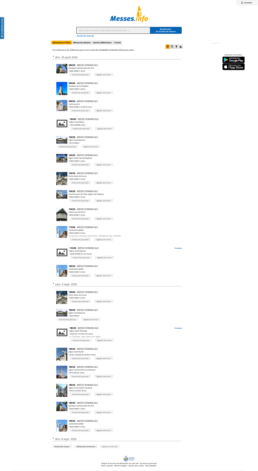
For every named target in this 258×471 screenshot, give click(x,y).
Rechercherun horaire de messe (166, 30)
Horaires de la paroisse (80, 75)
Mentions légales (120, 466)
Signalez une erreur (103, 75)
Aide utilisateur (151, 466)
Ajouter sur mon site (109, 447)
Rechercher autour (62, 447)
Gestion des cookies (136, 466)
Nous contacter (107, 466)
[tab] (61, 42)
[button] (167, 46)
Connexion (248, 3)
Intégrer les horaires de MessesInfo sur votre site (120, 463)
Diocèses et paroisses (148, 463)
